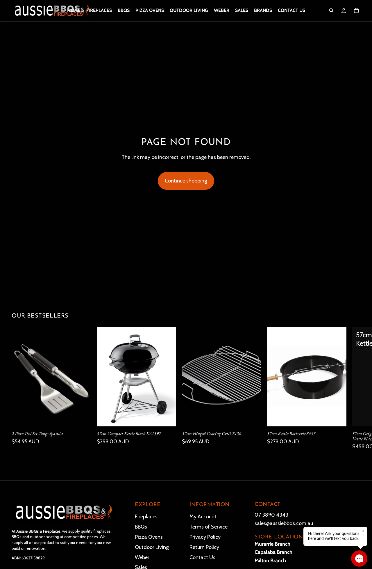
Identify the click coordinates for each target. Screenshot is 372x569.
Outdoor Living (152, 547)
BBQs (141, 527)
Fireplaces (146, 516)
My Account (203, 516)
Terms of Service (208, 527)
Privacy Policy (205, 537)
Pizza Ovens (149, 537)
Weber (142, 557)
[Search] (331, 10)
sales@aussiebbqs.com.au (284, 523)
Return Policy (204, 547)
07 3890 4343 (271, 515)
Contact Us (202, 557)
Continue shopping (186, 181)
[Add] (82, 417)
